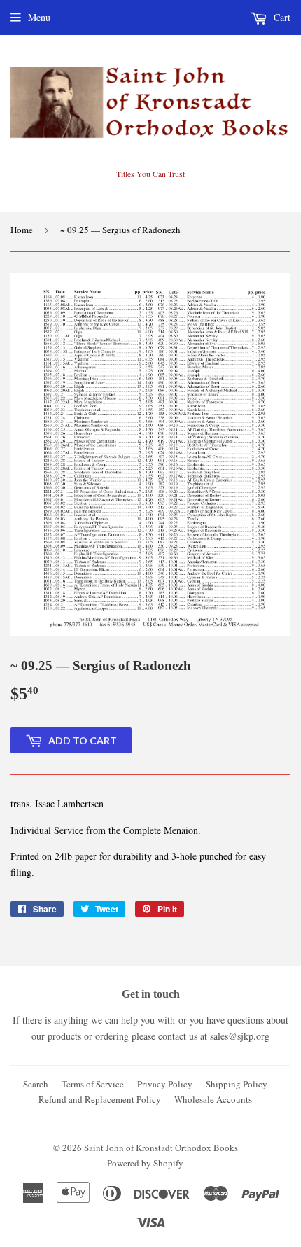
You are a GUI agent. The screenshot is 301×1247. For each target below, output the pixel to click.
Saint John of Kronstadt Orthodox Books (161, 1147)
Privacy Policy (164, 1084)
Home (21, 229)
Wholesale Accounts (213, 1099)
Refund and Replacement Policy (99, 1099)
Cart (280, 17)
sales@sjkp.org (240, 1036)
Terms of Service (93, 1084)
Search (35, 1084)
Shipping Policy (236, 1084)
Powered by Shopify (145, 1163)
